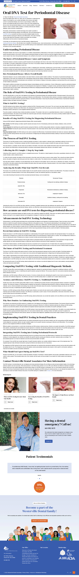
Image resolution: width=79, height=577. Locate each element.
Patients (35, 5)
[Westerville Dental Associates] (9, 6)
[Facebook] (71, 1)
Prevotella (21, 197)
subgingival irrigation (58, 193)
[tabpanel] (39, 469)
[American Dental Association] (71, 559)
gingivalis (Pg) (21, 185)
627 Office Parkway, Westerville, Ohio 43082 (50, 1)
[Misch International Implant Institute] (71, 551)
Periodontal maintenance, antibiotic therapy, (57, 189)
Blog (31, 5)
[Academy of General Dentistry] (62, 558)
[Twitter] (73, 1)
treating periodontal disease (9, 43)
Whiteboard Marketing (41, 572)
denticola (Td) (21, 193)
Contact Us (49, 5)
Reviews (42, 5)
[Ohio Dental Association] (69, 556)
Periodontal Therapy (57, 178)
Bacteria (21, 178)
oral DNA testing (7, 34)
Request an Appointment (69, 5)
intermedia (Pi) (21, 201)
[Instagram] (74, 1)
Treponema (21, 189)
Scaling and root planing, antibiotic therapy (58, 182)
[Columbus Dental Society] (62, 554)
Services (25, 5)
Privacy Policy (26, 572)
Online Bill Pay (7, 1)
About (19, 5)
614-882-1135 (67, 1)
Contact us (49, 370)
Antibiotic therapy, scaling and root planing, (57, 197)
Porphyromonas (21, 182)
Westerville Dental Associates (21, 16)
